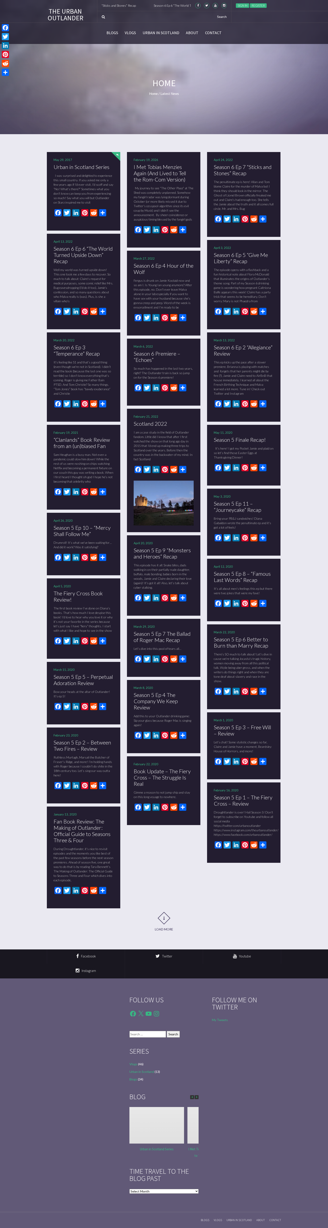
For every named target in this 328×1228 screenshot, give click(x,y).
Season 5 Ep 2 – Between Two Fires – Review (82, 745)
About (192, 33)
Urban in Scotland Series (81, 167)
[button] (197, 1097)
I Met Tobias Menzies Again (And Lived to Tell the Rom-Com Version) (160, 173)
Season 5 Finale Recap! (240, 439)
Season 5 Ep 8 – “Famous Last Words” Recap (242, 576)
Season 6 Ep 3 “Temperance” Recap (77, 350)
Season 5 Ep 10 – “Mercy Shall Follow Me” (82, 530)
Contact (213, 33)
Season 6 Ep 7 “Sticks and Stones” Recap (243, 170)
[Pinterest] (5, 54)
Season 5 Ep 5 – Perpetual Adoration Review (83, 679)
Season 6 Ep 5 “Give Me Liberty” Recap (241, 258)
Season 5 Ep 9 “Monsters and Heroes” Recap (162, 553)
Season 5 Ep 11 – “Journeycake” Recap (237, 506)
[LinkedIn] (5, 45)
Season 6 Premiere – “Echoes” (157, 356)
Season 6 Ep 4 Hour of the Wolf (163, 268)
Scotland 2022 (150, 423)
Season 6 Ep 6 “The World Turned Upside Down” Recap (156, 5)
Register (258, 5)
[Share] (5, 72)
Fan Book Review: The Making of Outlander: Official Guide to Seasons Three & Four (82, 830)
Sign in (242, 5)
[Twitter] (5, 36)
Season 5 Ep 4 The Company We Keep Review (156, 701)
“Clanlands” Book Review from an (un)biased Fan (82, 442)
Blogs (112, 33)
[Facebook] (5, 27)
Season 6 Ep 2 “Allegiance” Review (243, 350)
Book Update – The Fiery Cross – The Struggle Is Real (162, 777)
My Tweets (220, 1020)
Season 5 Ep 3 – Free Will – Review (242, 730)
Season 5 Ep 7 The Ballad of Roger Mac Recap (162, 636)
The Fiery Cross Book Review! (78, 596)
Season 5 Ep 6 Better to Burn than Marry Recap (241, 642)
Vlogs (130, 33)
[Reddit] (5, 63)
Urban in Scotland (161, 33)
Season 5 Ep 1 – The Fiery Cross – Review (243, 800)
